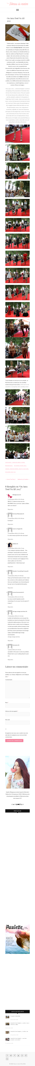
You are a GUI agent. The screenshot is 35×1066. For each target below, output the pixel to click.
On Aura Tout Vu (10, 471)
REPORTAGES (9, 465)
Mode (23, 462)
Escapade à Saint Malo (15, 1016)
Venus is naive (16, 1064)
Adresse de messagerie (11, 711)
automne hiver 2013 (20, 465)
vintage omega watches (19, 611)
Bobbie (14, 543)
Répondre (10, 509)
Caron (7, 468)
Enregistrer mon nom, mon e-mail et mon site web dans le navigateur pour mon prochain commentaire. (16, 735)
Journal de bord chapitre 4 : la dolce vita (19, 1031)
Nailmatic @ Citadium (24, 479)
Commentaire (8, 679)
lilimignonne (16, 494)
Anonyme (15, 645)
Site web (7, 719)
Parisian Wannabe (17, 513)
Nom (6, 702)
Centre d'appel (17, 528)
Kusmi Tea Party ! (10, 479)
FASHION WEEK (16, 462)
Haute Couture (23, 468)
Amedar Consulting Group (20, 571)
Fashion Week (14, 468)
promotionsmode (17, 592)
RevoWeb (23, 1064)
